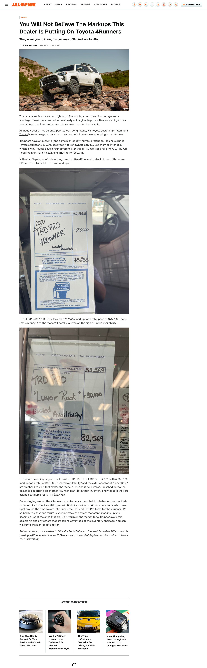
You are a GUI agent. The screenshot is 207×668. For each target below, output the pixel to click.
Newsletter (193, 4)
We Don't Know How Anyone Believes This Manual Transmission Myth (59, 642)
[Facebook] (134, 4)
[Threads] (158, 4)
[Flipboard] (146, 4)
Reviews (71, 4)
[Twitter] (152, 4)
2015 (52, 505)
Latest (47, 4)
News (58, 4)
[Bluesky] (140, 4)
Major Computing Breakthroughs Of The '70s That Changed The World (117, 641)
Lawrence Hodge (30, 45)
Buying (115, 4)
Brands (85, 4)
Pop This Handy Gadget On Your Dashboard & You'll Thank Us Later (30, 641)
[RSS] (176, 4)
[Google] (170, 4)
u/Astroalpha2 (46, 130)
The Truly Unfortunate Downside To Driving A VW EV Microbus (86, 642)
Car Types (100, 4)
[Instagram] (164, 4)
